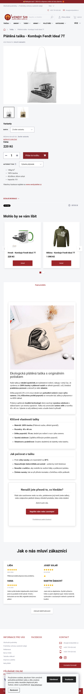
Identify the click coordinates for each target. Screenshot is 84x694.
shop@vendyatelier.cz (71, 643)
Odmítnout (54, 679)
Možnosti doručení (10, 139)
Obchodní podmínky (10, 6)
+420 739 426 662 (70, 647)
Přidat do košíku (32, 155)
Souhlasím (69, 679)
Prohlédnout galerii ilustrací (42, 519)
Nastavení (14, 690)
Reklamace (7, 649)
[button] (40, 272)
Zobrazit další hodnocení (42, 611)
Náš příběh (7, 663)
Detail (23, 263)
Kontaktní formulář (70, 665)
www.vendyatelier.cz (34, 184)
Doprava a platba (9, 660)
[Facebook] (60, 657)
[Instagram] (65, 657)
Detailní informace (10, 198)
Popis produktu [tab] (40, 285)
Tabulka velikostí (9, 656)
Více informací (36, 685)
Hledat (52, 17)
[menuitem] (7, 23)
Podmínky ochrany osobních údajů (31, 6)
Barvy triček (7, 653)
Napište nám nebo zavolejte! (42, 512)
